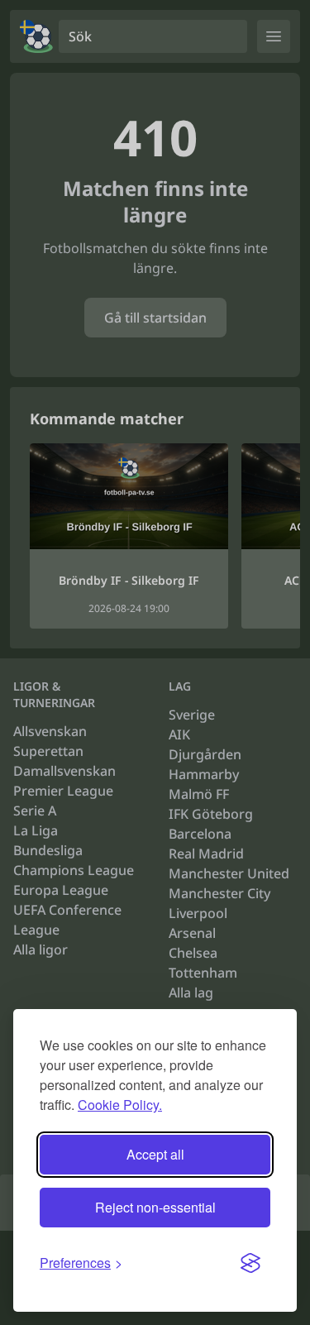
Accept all (155, 1154)
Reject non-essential (155, 1207)
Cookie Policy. (120, 1104)
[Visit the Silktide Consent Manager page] (250, 1263)
